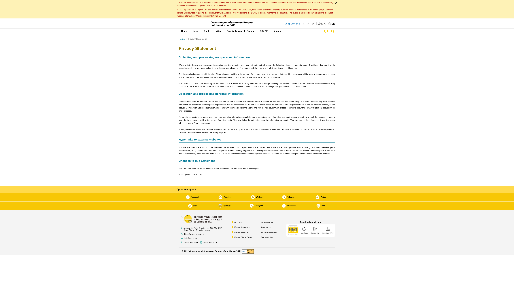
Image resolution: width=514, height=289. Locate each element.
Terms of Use (267, 237)
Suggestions (267, 222)
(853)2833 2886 (191, 242)
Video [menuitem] (219, 31)
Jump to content (292, 24)
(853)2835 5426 (210, 242)
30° (323, 24)
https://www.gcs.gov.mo (194, 234)
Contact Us (266, 227)
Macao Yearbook (242, 232)
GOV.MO (238, 222)
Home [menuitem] (184, 31)
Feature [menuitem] (250, 31)
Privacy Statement (269, 232)
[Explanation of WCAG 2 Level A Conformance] (248, 251)
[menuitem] (195, 31)
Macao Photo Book (243, 237)
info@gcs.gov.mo (191, 238)
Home (182, 39)
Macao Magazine (242, 227)
